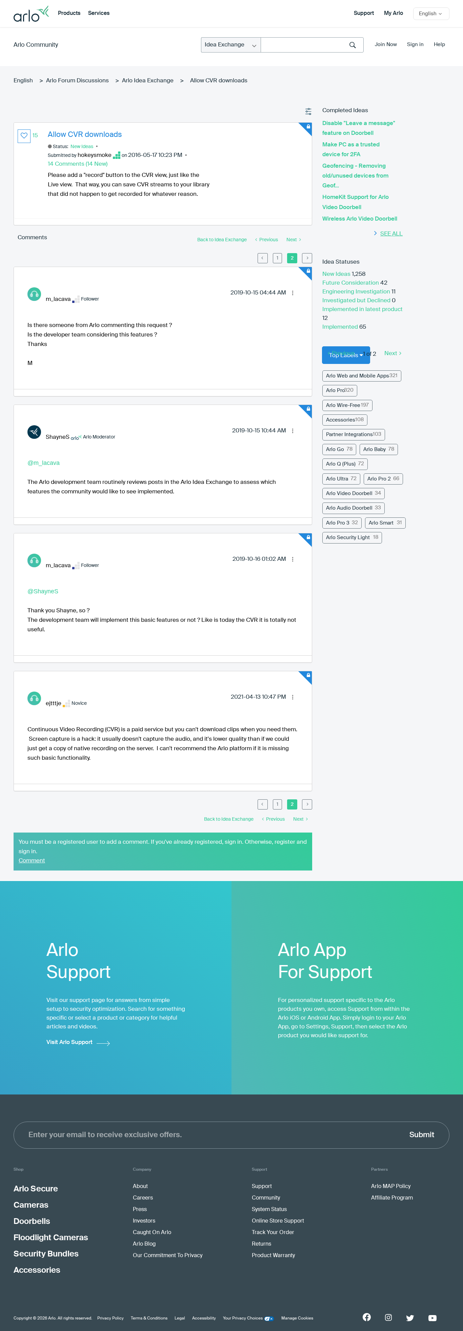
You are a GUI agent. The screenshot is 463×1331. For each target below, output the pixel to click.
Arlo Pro (335, 390)
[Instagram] (388, 1317)
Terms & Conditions (149, 1318)
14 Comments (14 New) (77, 164)
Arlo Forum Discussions (77, 81)
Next (390, 353)
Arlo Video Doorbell (349, 493)
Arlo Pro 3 (337, 523)
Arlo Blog (144, 1244)
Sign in (415, 44)
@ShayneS (42, 591)
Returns (261, 1244)
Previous (343, 353)
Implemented (340, 327)
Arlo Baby (374, 449)
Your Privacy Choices (243, 1318)
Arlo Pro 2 (379, 479)
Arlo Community (36, 45)
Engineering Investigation (356, 292)
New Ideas (82, 146)
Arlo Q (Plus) (341, 464)
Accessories (340, 420)
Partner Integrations (349, 434)
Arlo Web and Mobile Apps (357, 375)
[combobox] (312, 45)
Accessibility (204, 1318)
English (23, 81)
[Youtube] (432, 1318)
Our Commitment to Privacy (167, 1255)
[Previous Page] (263, 258)
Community (266, 1198)
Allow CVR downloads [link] (218, 81)
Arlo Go (335, 449)
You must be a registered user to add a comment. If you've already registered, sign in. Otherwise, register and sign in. (163, 847)
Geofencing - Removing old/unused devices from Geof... (355, 176)
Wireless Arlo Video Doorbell (359, 219)
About (140, 1186)
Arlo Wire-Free (343, 405)
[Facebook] (367, 1317)
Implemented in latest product (362, 309)
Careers (143, 1198)
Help (439, 44)
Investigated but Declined (357, 301)
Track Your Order (273, 1232)
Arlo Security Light (348, 537)
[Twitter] (410, 1318)
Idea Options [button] (308, 112)
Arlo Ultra (337, 479)
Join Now (386, 44)
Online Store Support (278, 1221)
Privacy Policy (110, 1318)
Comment (32, 861)
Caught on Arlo (152, 1232)
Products (69, 13)
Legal (180, 1318)
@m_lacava (43, 462)
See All (391, 234)
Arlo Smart (381, 523)
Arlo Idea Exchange (148, 81)
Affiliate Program (392, 1198)
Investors (144, 1221)
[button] (24, 136)
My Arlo (393, 13)
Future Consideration (351, 283)
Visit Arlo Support (69, 1042)
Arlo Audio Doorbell (349, 508)
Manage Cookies (297, 1318)
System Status (269, 1209)
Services (98, 13)
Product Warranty (273, 1255)
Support (364, 13)
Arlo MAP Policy (390, 1186)
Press (140, 1209)
